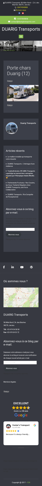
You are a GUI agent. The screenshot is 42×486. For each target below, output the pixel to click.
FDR (28, 482)
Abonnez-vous (13, 234)
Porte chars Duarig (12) (19, 70)
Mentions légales (10, 382)
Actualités (11, 47)
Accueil (5, 47)
